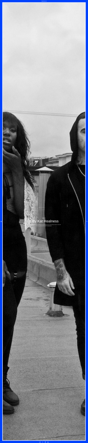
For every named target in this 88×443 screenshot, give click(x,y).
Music (44, 218)
